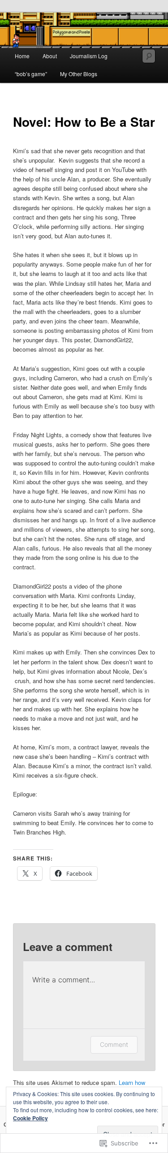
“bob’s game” (31, 73)
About (50, 56)
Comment (114, 1044)
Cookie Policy (30, 1118)
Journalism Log (89, 56)
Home (22, 56)
